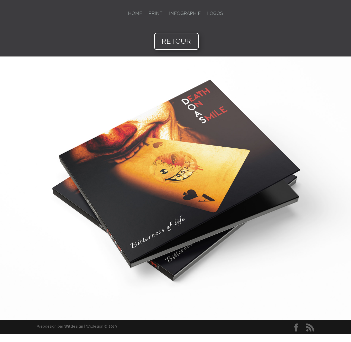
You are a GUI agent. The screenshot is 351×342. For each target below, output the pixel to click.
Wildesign (73, 326)
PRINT (156, 14)
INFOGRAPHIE (185, 14)
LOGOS (215, 14)
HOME (135, 14)
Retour (176, 41)
